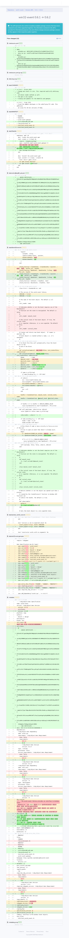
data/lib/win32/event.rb (15, 247)
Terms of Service (30, 931)
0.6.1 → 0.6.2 (39, 10)
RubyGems (11, 10)
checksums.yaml (14, 43)
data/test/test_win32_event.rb (17, 515)
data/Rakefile (12, 131)
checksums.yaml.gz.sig (15, 72)
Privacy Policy (40, 931)
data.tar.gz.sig (13, 79)
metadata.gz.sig (13, 922)
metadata (11, 597)
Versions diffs (29, 10)
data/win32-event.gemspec (16, 536)
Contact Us (21, 931)
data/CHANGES (13, 85)
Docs (47, 931)
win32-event (19, 10)
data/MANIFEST (13, 111)
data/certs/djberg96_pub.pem (17, 173)
